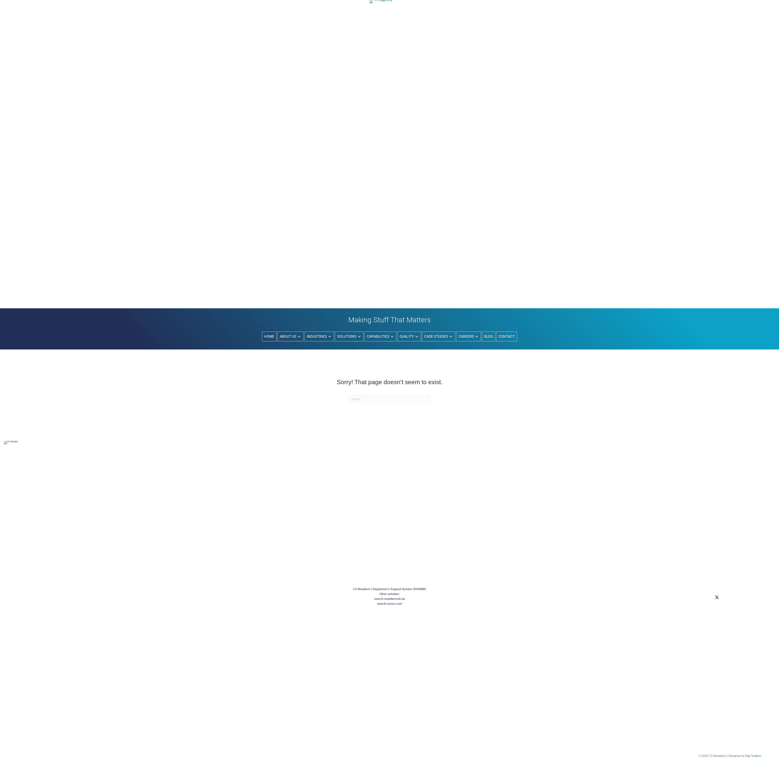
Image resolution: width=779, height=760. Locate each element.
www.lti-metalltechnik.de (389, 598)
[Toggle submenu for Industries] (329, 336)
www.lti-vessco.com (389, 603)
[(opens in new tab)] (382, 152)
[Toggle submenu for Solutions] (359, 336)
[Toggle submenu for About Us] (299, 336)
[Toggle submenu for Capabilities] (392, 336)
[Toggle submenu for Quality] (416, 336)
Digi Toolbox (753, 755)
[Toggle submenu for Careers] (476, 336)
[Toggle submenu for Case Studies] (451, 336)
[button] (716, 597)
